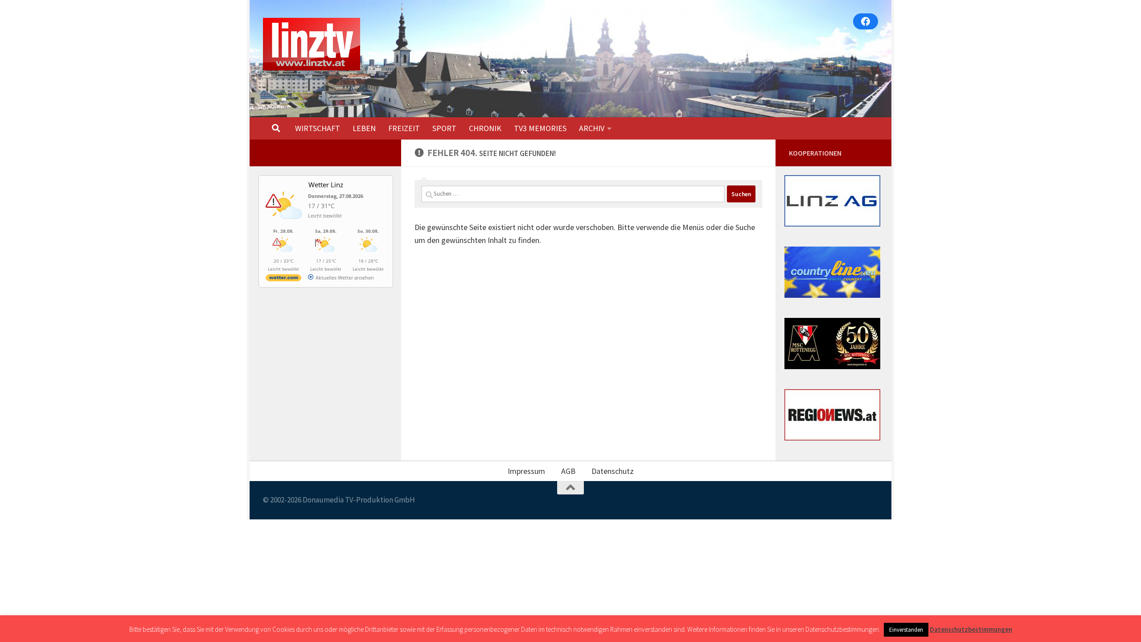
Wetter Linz (325, 184)
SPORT (444, 128)
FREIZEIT (404, 128)
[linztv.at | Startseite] (311, 44)
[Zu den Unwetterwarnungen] (285, 224)
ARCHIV (591, 128)
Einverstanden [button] (906, 630)
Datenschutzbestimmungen (971, 629)
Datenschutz (612, 471)
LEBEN (364, 128)
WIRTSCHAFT (317, 128)
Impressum (526, 471)
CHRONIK (485, 128)
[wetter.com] (283, 279)
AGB (568, 471)
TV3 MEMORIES (540, 128)
